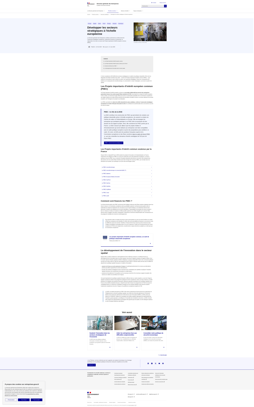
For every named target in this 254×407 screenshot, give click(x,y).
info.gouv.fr (130, 394)
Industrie (114, 23)
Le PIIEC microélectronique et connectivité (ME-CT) (114, 170)
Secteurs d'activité (125, 10)
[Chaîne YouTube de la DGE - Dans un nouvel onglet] (159, 363)
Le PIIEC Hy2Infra (106, 186)
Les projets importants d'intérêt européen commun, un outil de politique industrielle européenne (129, 237)
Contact (154, 2)
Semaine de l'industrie (146, 381)
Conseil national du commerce (119, 384)
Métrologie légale (131, 382)
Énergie (109, 23)
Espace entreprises (138, 10)
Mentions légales (112, 402)
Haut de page (163, 355)
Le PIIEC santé (105, 195)
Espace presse (163, 2)
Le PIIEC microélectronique (108, 167)
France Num (130, 379)
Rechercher (165, 6)
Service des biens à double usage (161, 379)
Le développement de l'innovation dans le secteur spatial (115, 68)
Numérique (120, 23)
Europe (89, 23)
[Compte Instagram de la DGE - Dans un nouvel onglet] (152, 363)
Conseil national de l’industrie (119, 381)
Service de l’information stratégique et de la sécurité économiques (160, 375)
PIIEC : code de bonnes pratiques (113, 142)
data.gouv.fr (130, 396)
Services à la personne (159, 381)
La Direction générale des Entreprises (95, 10)
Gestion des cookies (132, 402)
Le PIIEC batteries (106, 173)
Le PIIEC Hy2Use (106, 183)
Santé (99, 23)
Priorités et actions (112, 10)
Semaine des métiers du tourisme (148, 384)
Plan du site (89, 402)
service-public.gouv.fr (141, 394)
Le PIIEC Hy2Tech (106, 179)
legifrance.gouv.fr (153, 394)
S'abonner (90, 365)
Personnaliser (11, 399)
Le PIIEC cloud (105, 192)
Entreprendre (130, 377)
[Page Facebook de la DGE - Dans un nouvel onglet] (163, 363)
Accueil (88, 14)
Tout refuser (24, 399)
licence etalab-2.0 (131, 405)
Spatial (94, 23)
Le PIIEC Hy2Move (106, 189)
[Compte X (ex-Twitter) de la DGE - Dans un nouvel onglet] (155, 363)
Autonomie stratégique (105, 14)
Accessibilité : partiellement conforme (100, 402)
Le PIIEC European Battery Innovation (111, 176)
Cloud (104, 23)
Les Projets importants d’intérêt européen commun (114, 61)
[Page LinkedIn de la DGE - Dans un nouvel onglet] (148, 363)
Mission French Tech (131, 384)
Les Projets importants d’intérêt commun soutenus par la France (116, 63)
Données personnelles (122, 402)
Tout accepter (36, 399)
